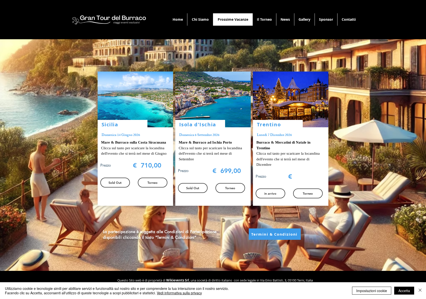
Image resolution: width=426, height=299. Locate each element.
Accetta (404, 290)
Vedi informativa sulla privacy (179, 292)
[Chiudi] (420, 290)
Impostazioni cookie (371, 290)
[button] (270, 193)
